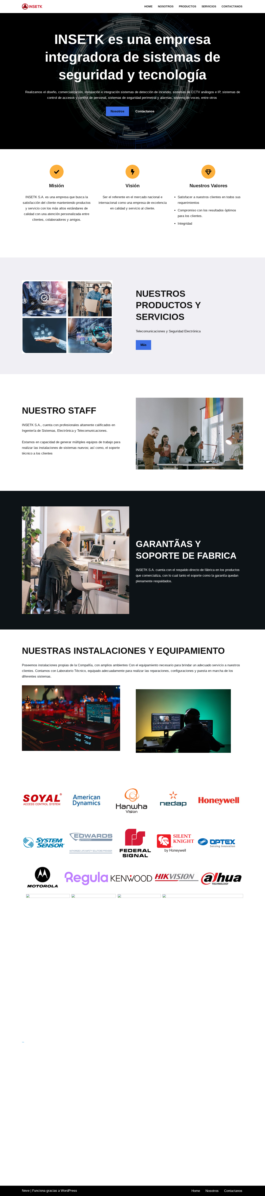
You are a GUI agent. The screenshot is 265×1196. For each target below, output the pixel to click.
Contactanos (232, 6)
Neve (25, 1190)
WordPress (69, 1190)
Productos (187, 6)
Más (143, 345)
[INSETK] (33, 7)
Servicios (209, 6)
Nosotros (165, 6)
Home (148, 6)
